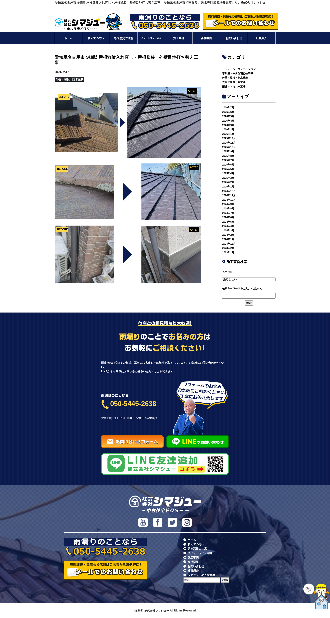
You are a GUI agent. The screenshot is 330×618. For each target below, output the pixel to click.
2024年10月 (229, 199)
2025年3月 (228, 177)
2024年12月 (229, 191)
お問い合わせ (234, 38)
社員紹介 (261, 38)
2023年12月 (229, 243)
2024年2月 (228, 234)
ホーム (68, 38)
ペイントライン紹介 (151, 38)
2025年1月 (228, 186)
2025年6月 (228, 164)
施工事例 (178, 38)
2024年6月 (228, 217)
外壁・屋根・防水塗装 (235, 77)
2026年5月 (228, 116)
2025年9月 (228, 151)
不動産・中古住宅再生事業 (237, 73)
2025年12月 (229, 138)
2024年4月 (228, 226)
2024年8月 (228, 208)
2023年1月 (228, 252)
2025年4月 (228, 173)
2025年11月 (229, 142)
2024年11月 (229, 195)
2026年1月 (228, 133)
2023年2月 (228, 247)
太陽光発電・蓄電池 (233, 82)
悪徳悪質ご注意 (123, 38)
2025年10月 (229, 147)
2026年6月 (228, 111)
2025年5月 (228, 169)
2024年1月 (228, 239)
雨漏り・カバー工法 (233, 86)
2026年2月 (228, 129)
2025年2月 (228, 182)
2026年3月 (228, 125)
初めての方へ (96, 38)
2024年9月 (228, 204)
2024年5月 (228, 221)
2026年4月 (228, 120)
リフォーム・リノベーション (239, 68)
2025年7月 (228, 160)
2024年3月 (228, 230)
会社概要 (206, 38)
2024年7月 (228, 212)
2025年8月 (228, 155)
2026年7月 (228, 107)
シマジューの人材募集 (201, 575)
